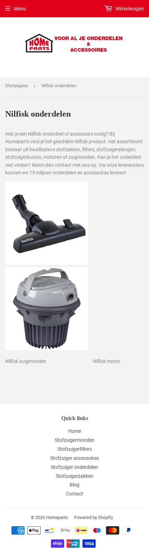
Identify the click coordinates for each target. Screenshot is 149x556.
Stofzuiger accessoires (74, 458)
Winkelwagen (129, 8)
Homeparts (57, 517)
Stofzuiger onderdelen (74, 467)
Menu (20, 8)
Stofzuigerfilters (75, 449)
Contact (74, 493)
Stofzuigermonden (75, 440)
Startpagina (16, 85)
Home (74, 431)
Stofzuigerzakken (74, 476)
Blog (74, 484)
